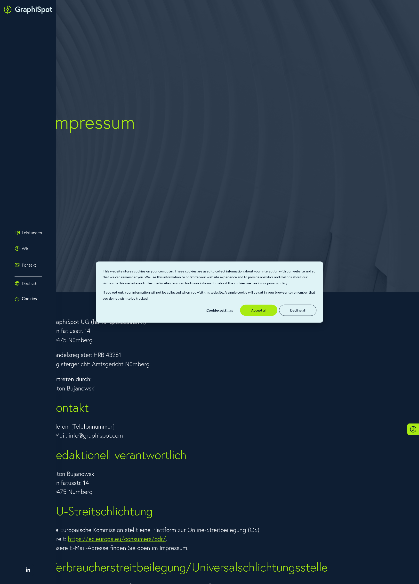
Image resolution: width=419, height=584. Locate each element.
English (31, 292)
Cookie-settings (219, 310)
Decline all (298, 310)
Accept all (258, 310)
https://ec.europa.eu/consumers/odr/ (117, 538)
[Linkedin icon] (28, 570)
